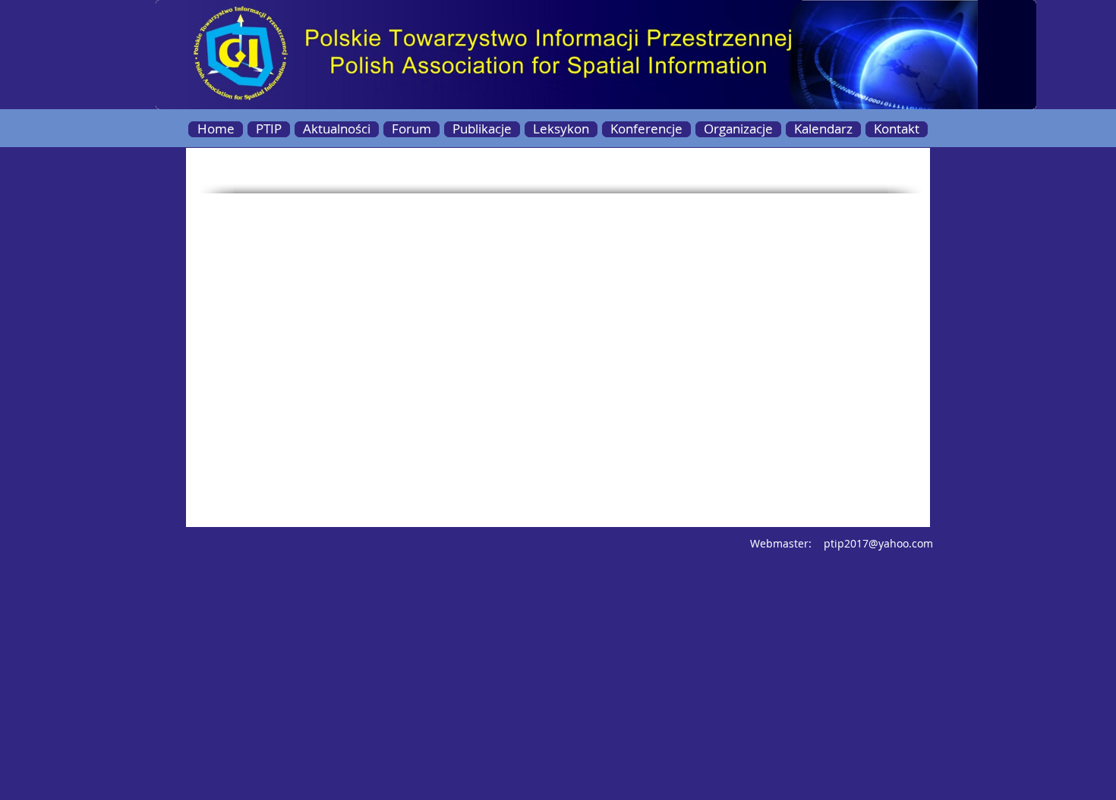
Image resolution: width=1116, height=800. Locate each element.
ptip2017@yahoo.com (878, 543)
